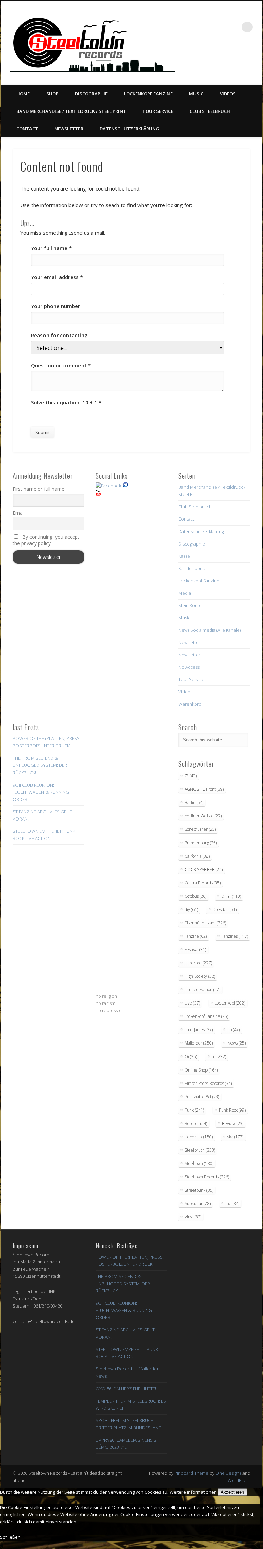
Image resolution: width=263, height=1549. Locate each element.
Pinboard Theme (191, 1473)
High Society (200, 976)
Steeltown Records (207, 1177)
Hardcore (198, 963)
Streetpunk (199, 1190)
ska (235, 1137)
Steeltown (199, 1163)
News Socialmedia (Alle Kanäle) (209, 630)
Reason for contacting (59, 335)
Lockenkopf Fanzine (148, 94)
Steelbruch (200, 1150)
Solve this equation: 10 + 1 (66, 402)
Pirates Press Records (208, 1083)
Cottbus (195, 896)
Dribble (240, 58)
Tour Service (157, 111)
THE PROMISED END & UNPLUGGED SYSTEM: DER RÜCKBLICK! (40, 765)
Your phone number (55, 306)
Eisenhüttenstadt (205, 923)
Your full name (51, 248)
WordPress (239, 1480)
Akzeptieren (232, 1492)
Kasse (184, 556)
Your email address (57, 277)
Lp (233, 1030)
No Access (189, 667)
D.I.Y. (231, 896)
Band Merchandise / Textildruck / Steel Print (71, 111)
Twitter (211, 58)
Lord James (199, 1030)
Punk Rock (232, 1110)
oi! (219, 1057)
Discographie (91, 94)
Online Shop (201, 1070)
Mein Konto (190, 605)
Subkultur (198, 1203)
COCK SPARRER (204, 869)
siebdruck (199, 1137)
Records (196, 1123)
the (232, 1203)
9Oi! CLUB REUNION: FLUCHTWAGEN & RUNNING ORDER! (41, 792)
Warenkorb (189, 704)
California (197, 856)
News (236, 1043)
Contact (27, 129)
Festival (195, 950)
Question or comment (61, 365)
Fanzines (235, 936)
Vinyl (193, 1217)
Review (232, 1123)
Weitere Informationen (193, 1492)
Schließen (10, 1537)
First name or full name (38, 489)
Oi (191, 1057)
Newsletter (68, 129)
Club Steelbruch (210, 111)
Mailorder (199, 1043)
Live (192, 1003)
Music (196, 94)
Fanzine (196, 936)
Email (19, 513)
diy (191, 910)
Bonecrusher (200, 829)
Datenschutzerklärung (129, 129)
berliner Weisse (203, 816)
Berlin (194, 802)
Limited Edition (202, 990)
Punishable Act (202, 1097)
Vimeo (226, 58)
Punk (194, 1110)
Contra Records (203, 883)
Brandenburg (201, 843)
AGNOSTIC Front (204, 789)
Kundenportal (192, 568)
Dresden (225, 910)
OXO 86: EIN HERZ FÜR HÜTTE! (126, 1389)
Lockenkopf (230, 1003)
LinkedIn (254, 58)
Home (23, 94)
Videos (228, 94)
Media (184, 593)
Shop (52, 94)
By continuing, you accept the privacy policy (46, 540)
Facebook (197, 58)
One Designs (228, 1473)
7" (191, 776)
